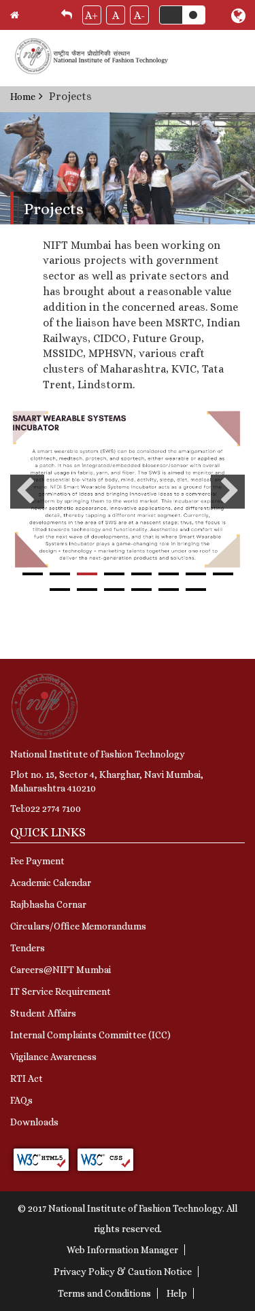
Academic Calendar (50, 882)
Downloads (34, 1122)
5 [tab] (141, 574)
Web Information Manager (122, 1249)
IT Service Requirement (60, 991)
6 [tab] (168, 574)
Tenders (27, 947)
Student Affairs (43, 1013)
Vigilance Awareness (53, 1056)
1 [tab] (32, 574)
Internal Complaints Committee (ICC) (90, 1034)
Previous (27, 492)
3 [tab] (87, 574)
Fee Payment (37, 860)
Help (177, 1293)
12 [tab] (141, 589)
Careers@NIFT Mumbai (60, 969)
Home (22, 96)
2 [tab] (60, 574)
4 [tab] (114, 574)
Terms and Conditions (104, 1293)
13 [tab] (168, 589)
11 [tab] (114, 589)
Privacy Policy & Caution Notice (123, 1271)
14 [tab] (196, 589)
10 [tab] (87, 589)
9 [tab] (60, 589)
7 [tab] (196, 574)
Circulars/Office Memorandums (78, 926)
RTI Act (26, 1078)
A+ (91, 15)
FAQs (21, 1100)
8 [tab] (223, 574)
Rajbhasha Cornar (48, 904)
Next (228, 492)
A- (139, 15)
